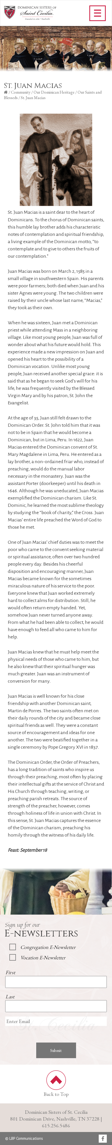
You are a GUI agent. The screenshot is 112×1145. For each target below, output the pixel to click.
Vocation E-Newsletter (42, 957)
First (10, 972)
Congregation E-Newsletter (48, 947)
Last (10, 996)
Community (20, 92)
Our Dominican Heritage (54, 92)
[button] (97, 13)
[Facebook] (103, 1139)
